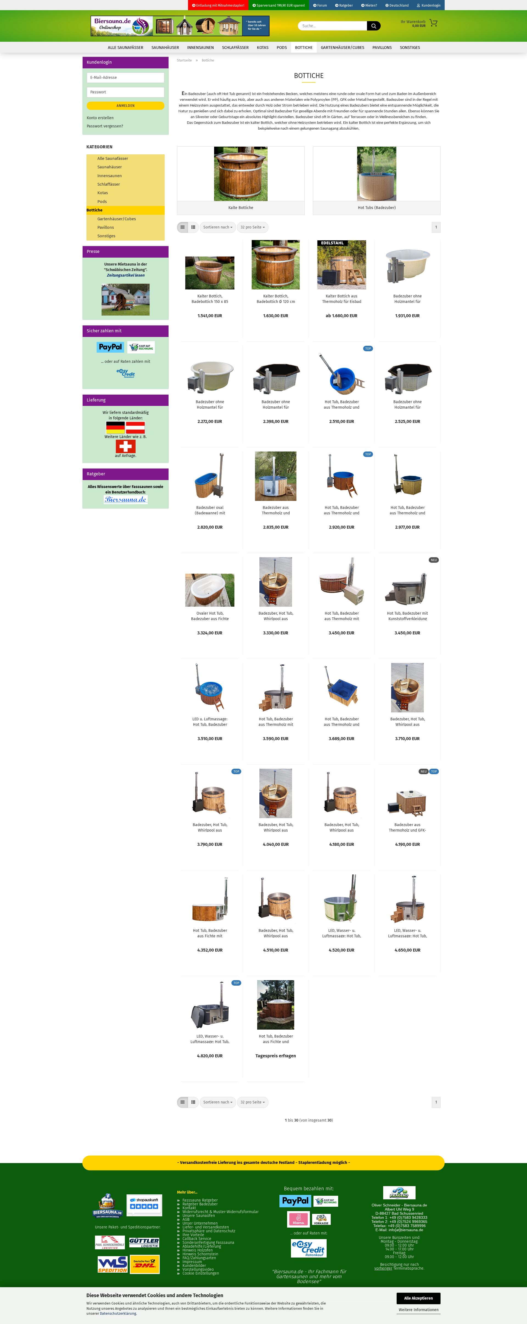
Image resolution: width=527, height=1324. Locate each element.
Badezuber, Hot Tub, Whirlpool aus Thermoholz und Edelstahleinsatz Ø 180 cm (407, 721)
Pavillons (382, 47)
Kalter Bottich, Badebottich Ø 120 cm (276, 298)
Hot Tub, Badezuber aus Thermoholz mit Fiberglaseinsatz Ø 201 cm (341, 615)
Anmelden (126, 106)
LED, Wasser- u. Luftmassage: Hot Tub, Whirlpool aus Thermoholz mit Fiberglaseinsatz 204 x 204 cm (209, 1038)
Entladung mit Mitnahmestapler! (219, 5)
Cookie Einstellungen (201, 1273)
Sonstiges (410, 47)
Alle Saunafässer (125, 47)
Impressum (192, 1262)
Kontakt (189, 1208)
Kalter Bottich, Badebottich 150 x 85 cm (210, 298)
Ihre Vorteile (193, 1235)
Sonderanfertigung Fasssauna (208, 1243)
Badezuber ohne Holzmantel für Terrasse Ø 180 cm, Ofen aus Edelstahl (209, 404)
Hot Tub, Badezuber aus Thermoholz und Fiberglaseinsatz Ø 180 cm (341, 404)
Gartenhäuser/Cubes (342, 47)
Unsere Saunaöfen (199, 1216)
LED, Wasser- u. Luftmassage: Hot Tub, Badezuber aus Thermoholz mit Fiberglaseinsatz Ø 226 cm (341, 933)
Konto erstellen (100, 118)
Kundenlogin (430, 5)
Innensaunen (200, 47)
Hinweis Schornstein (200, 1254)
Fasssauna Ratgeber (200, 1200)
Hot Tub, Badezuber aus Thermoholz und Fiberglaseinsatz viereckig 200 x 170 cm (341, 721)
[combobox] (218, 227)
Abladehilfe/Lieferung (202, 1246)
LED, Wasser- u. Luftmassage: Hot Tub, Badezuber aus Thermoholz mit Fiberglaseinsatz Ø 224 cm (407, 933)
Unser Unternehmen (200, 1223)
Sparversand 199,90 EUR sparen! (280, 5)
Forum (321, 5)
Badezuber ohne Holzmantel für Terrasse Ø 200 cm (407, 404)
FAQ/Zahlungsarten (199, 1258)
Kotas (262, 47)
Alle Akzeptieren (418, 1298)
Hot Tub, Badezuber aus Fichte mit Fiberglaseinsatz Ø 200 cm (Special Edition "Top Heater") (210, 933)
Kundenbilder (194, 1266)
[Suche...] (374, 25)
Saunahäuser (165, 47)
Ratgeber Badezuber (200, 1204)
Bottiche (304, 47)
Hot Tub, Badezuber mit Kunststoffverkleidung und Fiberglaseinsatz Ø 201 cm (407, 615)
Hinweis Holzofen (198, 1250)
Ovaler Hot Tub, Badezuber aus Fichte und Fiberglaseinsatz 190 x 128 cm (210, 615)
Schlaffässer (235, 47)
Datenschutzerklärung (118, 1313)
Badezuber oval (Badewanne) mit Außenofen (210, 510)
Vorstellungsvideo (198, 1270)
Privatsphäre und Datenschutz (209, 1231)
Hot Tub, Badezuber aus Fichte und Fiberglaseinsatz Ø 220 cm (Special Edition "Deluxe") (276, 1038)
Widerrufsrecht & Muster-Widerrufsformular (221, 1212)
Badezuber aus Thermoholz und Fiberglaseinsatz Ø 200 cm (276, 510)
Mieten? (371, 5)
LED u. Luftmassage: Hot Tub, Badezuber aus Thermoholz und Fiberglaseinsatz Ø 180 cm (210, 721)
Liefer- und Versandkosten (206, 1227)
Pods (282, 47)
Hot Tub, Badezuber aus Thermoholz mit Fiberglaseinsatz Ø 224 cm (275, 721)
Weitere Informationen (419, 1310)
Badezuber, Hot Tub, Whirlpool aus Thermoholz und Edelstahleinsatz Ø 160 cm (276, 615)
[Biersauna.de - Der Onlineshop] (180, 26)
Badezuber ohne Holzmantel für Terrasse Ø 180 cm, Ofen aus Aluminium (407, 298)
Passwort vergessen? (105, 126)
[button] (182, 227)
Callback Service (197, 1239)
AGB (186, 1220)
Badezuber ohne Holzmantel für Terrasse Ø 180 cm (276, 404)
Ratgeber (345, 5)
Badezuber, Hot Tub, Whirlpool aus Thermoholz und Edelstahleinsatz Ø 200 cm (276, 827)
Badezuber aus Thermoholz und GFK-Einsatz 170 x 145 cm (407, 827)
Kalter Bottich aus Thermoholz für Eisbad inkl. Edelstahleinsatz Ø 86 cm (341, 298)
